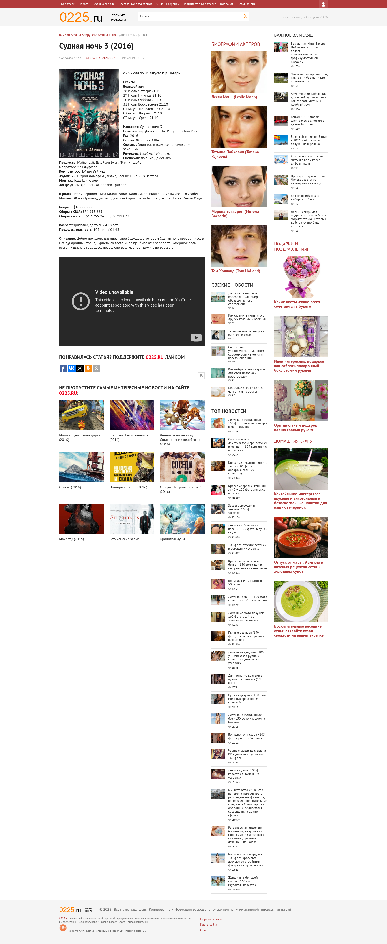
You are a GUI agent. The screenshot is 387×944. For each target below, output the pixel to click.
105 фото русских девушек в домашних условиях (247, 547)
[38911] (301, 469)
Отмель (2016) (70, 487)
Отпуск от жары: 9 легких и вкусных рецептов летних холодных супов (298, 567)
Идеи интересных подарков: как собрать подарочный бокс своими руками (299, 366)
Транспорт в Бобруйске (199, 4)
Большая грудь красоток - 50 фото (246, 582)
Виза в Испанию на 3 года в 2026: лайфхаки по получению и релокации (309, 140)
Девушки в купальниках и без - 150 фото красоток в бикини (246, 718)
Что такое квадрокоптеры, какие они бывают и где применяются (309, 77)
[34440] (301, 400)
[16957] (239, 246)
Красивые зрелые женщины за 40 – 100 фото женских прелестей (247, 489)
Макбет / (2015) (71, 539)
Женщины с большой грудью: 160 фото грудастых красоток (243, 881)
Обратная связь (211, 919)
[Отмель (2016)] (81, 467)
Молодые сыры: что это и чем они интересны (246, 390)
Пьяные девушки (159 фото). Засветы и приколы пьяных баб (246, 636)
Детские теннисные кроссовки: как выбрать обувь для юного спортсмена (245, 299)
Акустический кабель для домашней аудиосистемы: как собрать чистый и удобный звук (309, 99)
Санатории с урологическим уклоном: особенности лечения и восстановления (246, 352)
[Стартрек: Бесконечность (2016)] (132, 415)
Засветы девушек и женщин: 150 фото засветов (241, 509)
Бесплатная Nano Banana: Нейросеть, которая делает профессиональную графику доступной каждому (308, 53)
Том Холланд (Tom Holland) (235, 271)
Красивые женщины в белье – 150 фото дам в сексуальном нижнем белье (247, 564)
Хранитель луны (172, 539)
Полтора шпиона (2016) (128, 487)
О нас (204, 930)
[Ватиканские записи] (132, 519)
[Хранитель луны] (182, 519)
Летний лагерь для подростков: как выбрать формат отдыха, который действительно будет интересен (308, 219)
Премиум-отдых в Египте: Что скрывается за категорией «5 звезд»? (309, 179)
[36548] (301, 601)
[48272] (301, 336)
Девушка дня (246, 4)
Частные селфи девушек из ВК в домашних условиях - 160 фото (247, 754)
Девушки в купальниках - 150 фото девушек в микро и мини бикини (247, 423)
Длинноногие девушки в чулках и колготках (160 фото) (245, 679)
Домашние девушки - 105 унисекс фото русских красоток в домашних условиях (246, 658)
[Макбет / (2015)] (81, 519)
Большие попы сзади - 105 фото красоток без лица (246, 736)
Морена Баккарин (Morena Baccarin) (235, 214)
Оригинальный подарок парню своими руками (295, 428)
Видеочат (226, 4)
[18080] (239, 186)
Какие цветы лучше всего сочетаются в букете (297, 304)
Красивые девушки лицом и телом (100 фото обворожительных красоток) (247, 468)
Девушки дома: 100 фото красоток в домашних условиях (246, 774)
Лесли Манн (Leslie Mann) (234, 97)
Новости (84, 4)
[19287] (239, 127)
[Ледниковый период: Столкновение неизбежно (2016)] (182, 415)
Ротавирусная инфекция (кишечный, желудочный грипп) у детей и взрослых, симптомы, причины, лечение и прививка (246, 835)
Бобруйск (68, 4)
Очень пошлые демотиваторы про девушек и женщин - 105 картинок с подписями (247, 445)
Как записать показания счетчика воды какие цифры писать (308, 160)
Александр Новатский (100, 58)
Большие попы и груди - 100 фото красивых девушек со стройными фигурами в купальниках (245, 860)
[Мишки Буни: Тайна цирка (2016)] (81, 415)
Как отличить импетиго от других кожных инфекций (247, 318)
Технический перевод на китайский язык (246, 333)
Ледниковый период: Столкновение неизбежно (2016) (180, 440)
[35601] (301, 277)
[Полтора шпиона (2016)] (132, 467)
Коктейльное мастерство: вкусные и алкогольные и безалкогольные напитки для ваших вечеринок (300, 501)
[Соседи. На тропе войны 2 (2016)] (182, 467)
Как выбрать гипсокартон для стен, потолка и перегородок (246, 373)
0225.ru (63, 919)
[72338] (239, 72)
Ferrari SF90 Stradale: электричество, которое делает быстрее (307, 120)
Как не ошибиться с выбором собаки (305, 197)
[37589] (301, 537)
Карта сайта (208, 925)
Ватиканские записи (125, 539)
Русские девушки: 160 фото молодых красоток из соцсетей (247, 699)
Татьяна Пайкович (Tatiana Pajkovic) (235, 154)
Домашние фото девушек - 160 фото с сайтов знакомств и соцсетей (246, 616)
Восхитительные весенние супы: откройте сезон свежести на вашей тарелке (299, 631)
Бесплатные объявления (135, 4)
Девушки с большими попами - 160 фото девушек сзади (247, 529)
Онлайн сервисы (167, 4)
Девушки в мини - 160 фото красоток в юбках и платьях (247, 599)
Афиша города (104, 4)
